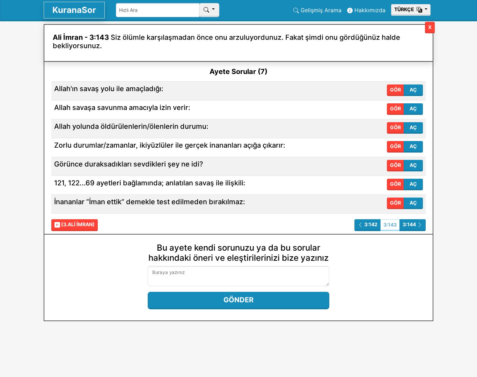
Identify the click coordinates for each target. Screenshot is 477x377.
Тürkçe (404, 9)
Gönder (238, 300)
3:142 (370, 224)
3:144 (410, 224)
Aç (413, 90)
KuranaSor (74, 10)
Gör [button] (395, 90)
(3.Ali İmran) (77, 224)
